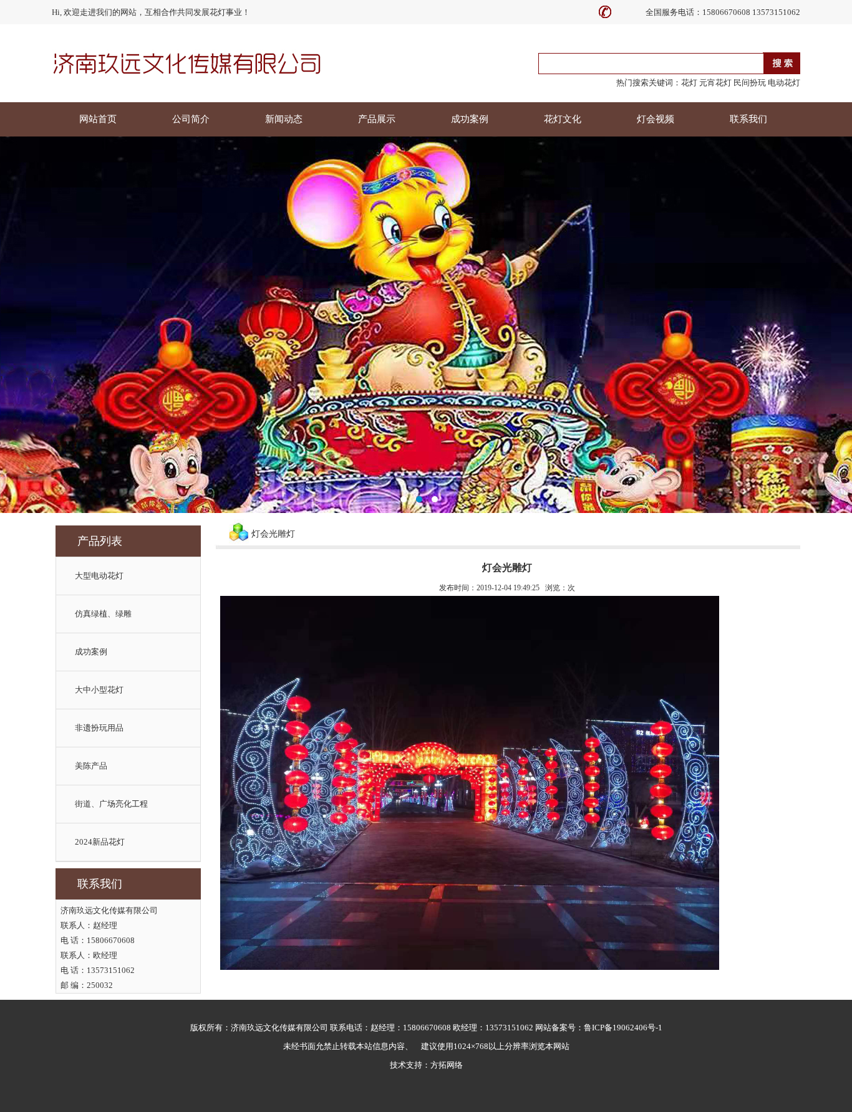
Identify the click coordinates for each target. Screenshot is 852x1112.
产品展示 (376, 119)
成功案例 (469, 119)
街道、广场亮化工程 (111, 803)
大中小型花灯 (99, 689)
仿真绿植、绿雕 (103, 613)
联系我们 (748, 119)
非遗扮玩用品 (99, 727)
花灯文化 (562, 119)
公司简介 (191, 119)
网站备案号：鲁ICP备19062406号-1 (598, 1027)
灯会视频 (655, 119)
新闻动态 (284, 119)
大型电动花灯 (99, 575)
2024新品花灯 (100, 841)
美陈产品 (91, 765)
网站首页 (98, 119)
